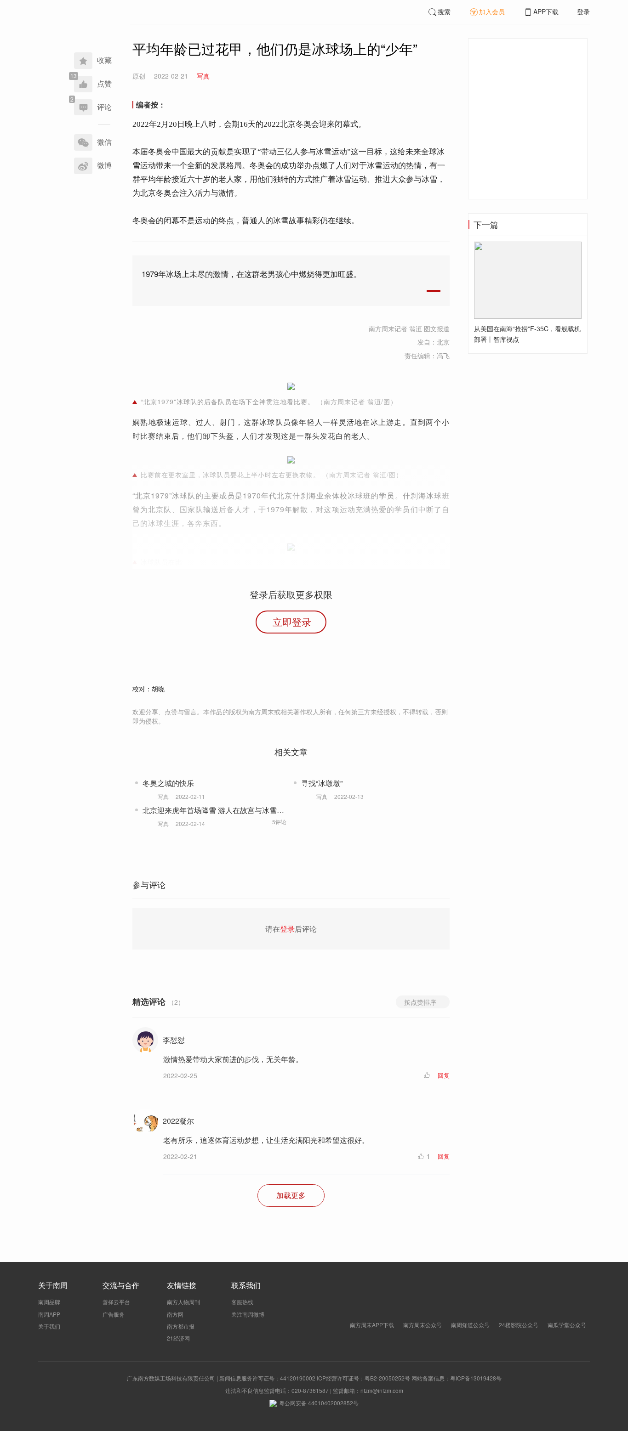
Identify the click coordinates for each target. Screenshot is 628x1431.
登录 (583, 11)
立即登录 (292, 621)
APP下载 (546, 11)
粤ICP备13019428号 (476, 1378)
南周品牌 (49, 1302)
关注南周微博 (247, 1314)
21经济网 (178, 1338)
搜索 (444, 11)
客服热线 (242, 1302)
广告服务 (114, 1314)
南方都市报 (180, 1326)
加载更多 (291, 1195)
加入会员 (492, 11)
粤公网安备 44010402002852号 (319, 1403)
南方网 (175, 1314)
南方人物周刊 (183, 1302)
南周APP (49, 1314)
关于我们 (49, 1326)
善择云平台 (116, 1302)
